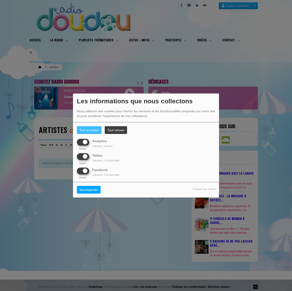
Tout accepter (89, 130)
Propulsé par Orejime (204, 189)
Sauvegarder (88, 190)
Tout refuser (116, 130)
